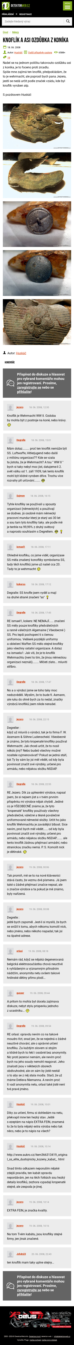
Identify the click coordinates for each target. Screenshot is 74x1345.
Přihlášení (8, 14)
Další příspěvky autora (40, 52)
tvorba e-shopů (35, 1340)
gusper (20, 993)
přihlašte (24, 392)
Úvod (5, 32)
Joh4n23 (21, 1253)
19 (8, 57)
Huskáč (18, 52)
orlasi (20, 951)
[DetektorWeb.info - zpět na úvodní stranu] (17, 6)
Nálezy (15, 32)
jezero (20, 407)
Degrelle (21, 440)
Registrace (25, 14)
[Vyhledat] (68, 21)
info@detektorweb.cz (62, 1336)
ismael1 (21, 546)
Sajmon (21, 495)
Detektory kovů (35, 1336)
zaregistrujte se (29, 387)
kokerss (21, 584)
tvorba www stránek (49, 1340)
